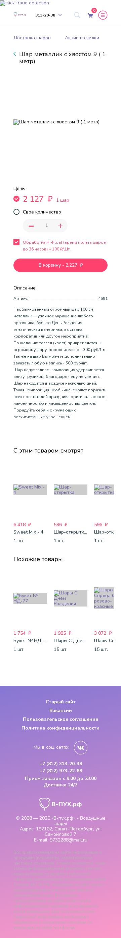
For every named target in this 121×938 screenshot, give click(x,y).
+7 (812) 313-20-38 (60, 764)
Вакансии (60, 710)
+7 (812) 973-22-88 (60, 771)
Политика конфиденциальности (60, 728)
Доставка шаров (32, 38)
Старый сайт (61, 702)
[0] (89, 15)
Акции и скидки (82, 38)
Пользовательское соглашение (60, 719)
